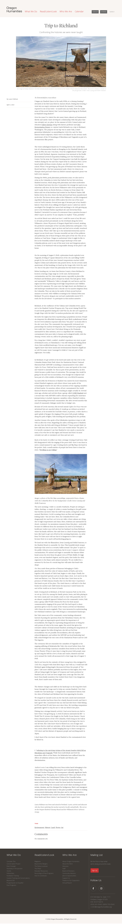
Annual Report (67, 883)
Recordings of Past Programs (44, 873)
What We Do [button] (31, 11)
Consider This (11, 861)
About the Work (67, 864)
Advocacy (65, 866)
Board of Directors (68, 871)
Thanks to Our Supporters (71, 880)
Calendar (79, 11)
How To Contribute (41, 876)
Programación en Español (15, 883)
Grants (9, 871)
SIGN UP (95, 12)
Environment (39, 827)
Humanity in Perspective (14, 868)
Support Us (66, 878)
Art (62, 827)
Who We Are (69, 855)
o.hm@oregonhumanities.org (101, 907)
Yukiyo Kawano (47, 124)
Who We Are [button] (66, 11)
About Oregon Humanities (70, 861)
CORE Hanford (77, 393)
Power (58, 827)
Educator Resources (41, 871)
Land (53, 827)
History (47, 827)
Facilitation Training (13, 876)
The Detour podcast (41, 866)
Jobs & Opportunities (69, 876)
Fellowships (10, 873)
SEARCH (112, 12)
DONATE (103, 12)
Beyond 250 (11, 880)
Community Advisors (69, 873)
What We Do (14, 855)
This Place (38, 868)
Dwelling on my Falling (48, 450)
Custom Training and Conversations (18, 878)
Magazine (38, 861)
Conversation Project (13, 864)
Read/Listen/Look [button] (48, 11)
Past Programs (11, 885)
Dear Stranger (11, 866)
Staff (63, 868)
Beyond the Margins (41, 864)
